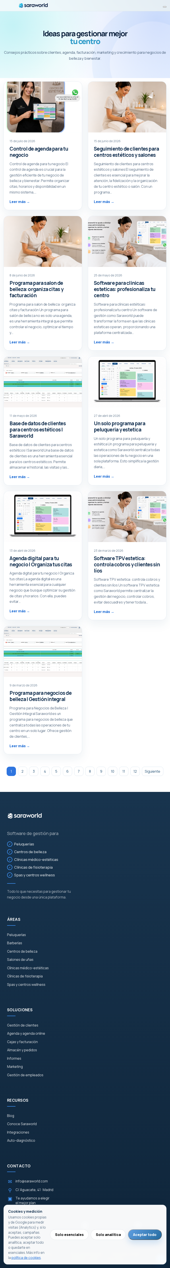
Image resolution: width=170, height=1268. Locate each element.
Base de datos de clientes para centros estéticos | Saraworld (38, 429)
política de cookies (26, 1257)
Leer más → (20, 201)
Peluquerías (24, 844)
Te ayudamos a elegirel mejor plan (29, 1200)
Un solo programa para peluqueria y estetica (119, 426)
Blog (10, 1116)
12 (135, 771)
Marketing (15, 1067)
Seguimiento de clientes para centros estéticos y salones (126, 151)
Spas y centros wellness (34, 874)
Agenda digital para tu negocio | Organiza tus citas (41, 561)
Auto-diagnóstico (21, 1140)
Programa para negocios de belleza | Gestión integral (40, 696)
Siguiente (152, 771)
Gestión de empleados (25, 1075)
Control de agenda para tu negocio (39, 151)
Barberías (14, 943)
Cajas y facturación (22, 1042)
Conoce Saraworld (22, 1124)
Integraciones (18, 1132)
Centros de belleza (30, 851)
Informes (14, 1058)
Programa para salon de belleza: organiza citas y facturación (36, 289)
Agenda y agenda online (26, 1033)
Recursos (17, 1100)
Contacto (19, 1165)
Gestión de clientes (22, 1025)
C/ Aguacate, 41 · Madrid (30, 1190)
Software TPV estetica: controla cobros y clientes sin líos (127, 564)
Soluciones (20, 1009)
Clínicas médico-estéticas (36, 859)
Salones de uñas (20, 960)
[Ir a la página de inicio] (24, 816)
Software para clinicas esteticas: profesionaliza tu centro (124, 289)
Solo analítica (108, 1234)
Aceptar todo (144, 1234)
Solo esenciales (69, 1234)
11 (123, 771)
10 (112, 771)
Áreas (13, 919)
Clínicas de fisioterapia (33, 867)
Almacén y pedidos (22, 1050)
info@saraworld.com (28, 1181)
